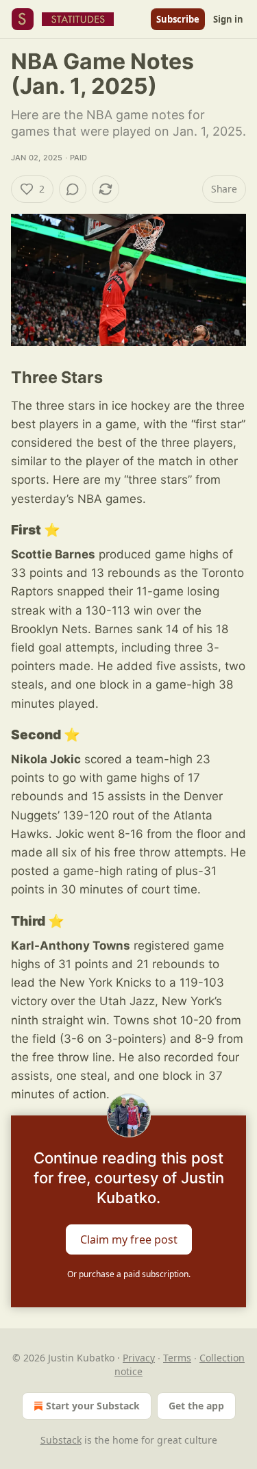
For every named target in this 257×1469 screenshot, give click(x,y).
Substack (61, 1439)
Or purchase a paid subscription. (129, 1274)
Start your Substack (93, 1405)
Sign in (228, 19)
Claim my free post (129, 1238)
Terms (177, 1357)
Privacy (139, 1357)
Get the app (196, 1405)
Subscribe (177, 19)
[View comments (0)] (72, 189)
